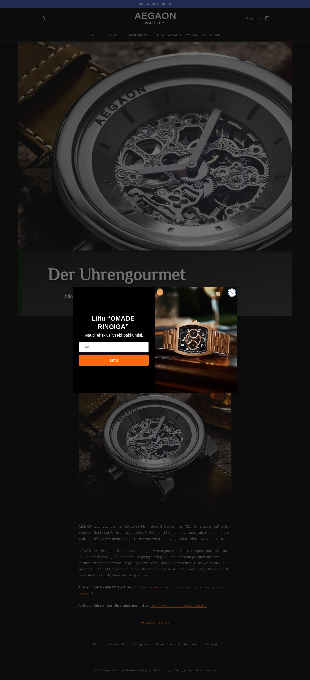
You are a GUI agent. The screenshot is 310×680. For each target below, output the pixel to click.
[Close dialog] (232, 292)
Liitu (114, 360)
